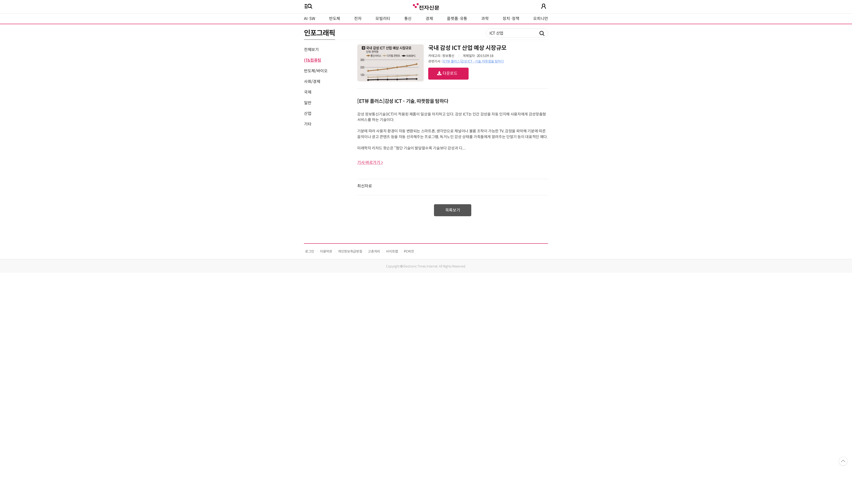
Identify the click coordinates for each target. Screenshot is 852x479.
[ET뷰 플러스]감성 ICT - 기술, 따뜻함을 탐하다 (473, 61)
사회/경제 (312, 81)
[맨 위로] (843, 461)
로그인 (309, 251)
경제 (429, 18)
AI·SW (309, 18)
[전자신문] (426, 6)
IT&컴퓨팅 (312, 60)
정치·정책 (511, 18)
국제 (307, 92)
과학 (485, 18)
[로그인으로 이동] (543, 6)
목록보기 (452, 210)
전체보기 (311, 49)
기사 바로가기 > (370, 162)
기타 (307, 124)
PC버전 (409, 251)
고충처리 (374, 251)
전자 (357, 18)
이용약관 (326, 251)
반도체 (334, 18)
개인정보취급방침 (350, 251)
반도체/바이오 (315, 71)
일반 (307, 102)
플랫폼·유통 (457, 18)
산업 (307, 113)
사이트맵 (392, 251)
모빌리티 (382, 18)
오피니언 (540, 18)
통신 (408, 18)
